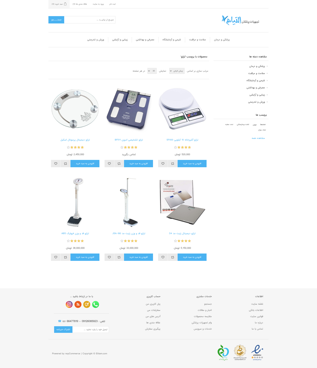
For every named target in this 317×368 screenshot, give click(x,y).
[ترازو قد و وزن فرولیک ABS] (75, 202)
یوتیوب (69, 304)
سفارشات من (153, 310)
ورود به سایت (98, 4)
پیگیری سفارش (152, 329)
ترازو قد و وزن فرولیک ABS (75, 233)
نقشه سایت (257, 304)
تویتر (86, 304)
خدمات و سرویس (203, 329)
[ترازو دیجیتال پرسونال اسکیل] (75, 109)
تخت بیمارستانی (243, 124)
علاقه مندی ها (153, 322)
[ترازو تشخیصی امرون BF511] (129, 109)
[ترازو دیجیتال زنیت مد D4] (182, 202)
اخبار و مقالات (205, 310)
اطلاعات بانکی (256, 310)
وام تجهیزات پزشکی (202, 322)
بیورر (255, 124)
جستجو (208, 304)
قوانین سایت (256, 316)
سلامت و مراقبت (197, 39)
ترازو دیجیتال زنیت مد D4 (182, 233)
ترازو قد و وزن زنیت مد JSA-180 (128, 233)
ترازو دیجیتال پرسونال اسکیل (75, 140)
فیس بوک (95, 304)
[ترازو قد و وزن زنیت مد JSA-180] (129, 202)
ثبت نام (113, 4)
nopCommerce (72, 353)
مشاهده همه (258, 138)
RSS (77, 304)
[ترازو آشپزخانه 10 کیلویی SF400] (182, 109)
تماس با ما (257, 329)
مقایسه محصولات (203, 316)
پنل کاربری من (153, 304)
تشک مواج (262, 130)
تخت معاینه (229, 124)
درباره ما (259, 322)
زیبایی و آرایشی (120, 39)
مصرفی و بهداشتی (145, 39)
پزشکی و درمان (222, 39)
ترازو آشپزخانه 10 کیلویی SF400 (182, 140)
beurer (263, 124)
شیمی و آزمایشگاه (172, 39)
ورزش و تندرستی (95, 39)
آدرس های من (153, 316)
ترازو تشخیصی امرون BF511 (129, 140)
